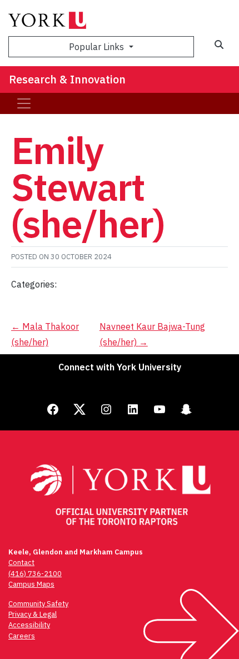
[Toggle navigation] (24, 103)
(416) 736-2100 (35, 573)
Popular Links (97, 46)
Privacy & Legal (32, 614)
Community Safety (38, 603)
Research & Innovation (67, 79)
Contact (21, 562)
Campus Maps (31, 584)
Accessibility (29, 625)
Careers (21, 636)
